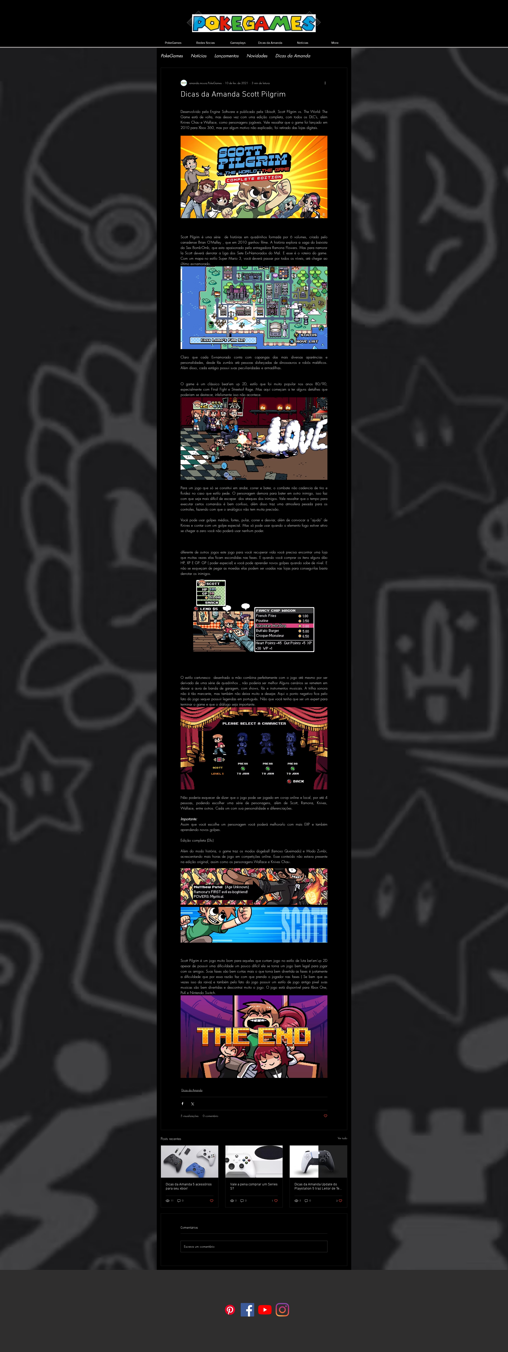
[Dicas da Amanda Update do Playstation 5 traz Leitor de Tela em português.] (318, 1162)
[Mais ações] (325, 83)
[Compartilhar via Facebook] (182, 1103)
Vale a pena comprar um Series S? (254, 1186)
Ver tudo (342, 1138)
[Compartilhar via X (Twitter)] (192, 1103)
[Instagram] (282, 1309)
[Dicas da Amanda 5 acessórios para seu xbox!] (189, 1162)
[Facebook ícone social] (247, 1309)
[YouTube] (265, 1309)
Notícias (198, 56)
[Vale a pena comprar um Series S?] (254, 1162)
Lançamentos (226, 56)
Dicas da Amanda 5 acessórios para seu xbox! (189, 1186)
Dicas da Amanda (292, 56)
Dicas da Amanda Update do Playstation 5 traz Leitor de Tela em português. (318, 1186)
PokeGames (172, 56)
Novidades (256, 56)
